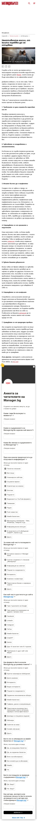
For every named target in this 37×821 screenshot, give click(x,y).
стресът (11, 241)
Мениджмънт (5, 32)
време (19, 75)
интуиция (22, 313)
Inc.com (15, 362)
